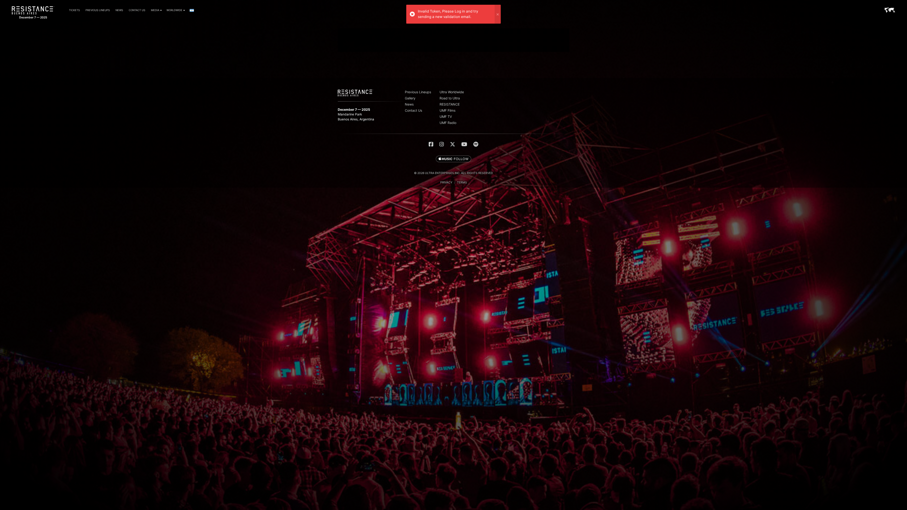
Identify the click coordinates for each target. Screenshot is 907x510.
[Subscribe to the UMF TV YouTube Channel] (464, 144)
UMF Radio (448, 123)
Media (155, 10)
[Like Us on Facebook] (431, 144)
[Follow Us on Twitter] (453, 144)
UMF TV (446, 117)
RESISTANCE (450, 104)
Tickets (74, 10)
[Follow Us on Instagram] (441, 144)
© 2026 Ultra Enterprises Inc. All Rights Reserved (453, 173)
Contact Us (137, 10)
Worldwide (174, 10)
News (119, 10)
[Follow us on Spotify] (476, 144)
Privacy (446, 182)
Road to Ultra (450, 98)
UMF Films (447, 110)
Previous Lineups (98, 10)
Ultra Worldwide (452, 92)
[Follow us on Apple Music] (453, 159)
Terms (462, 182)
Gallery (410, 98)
